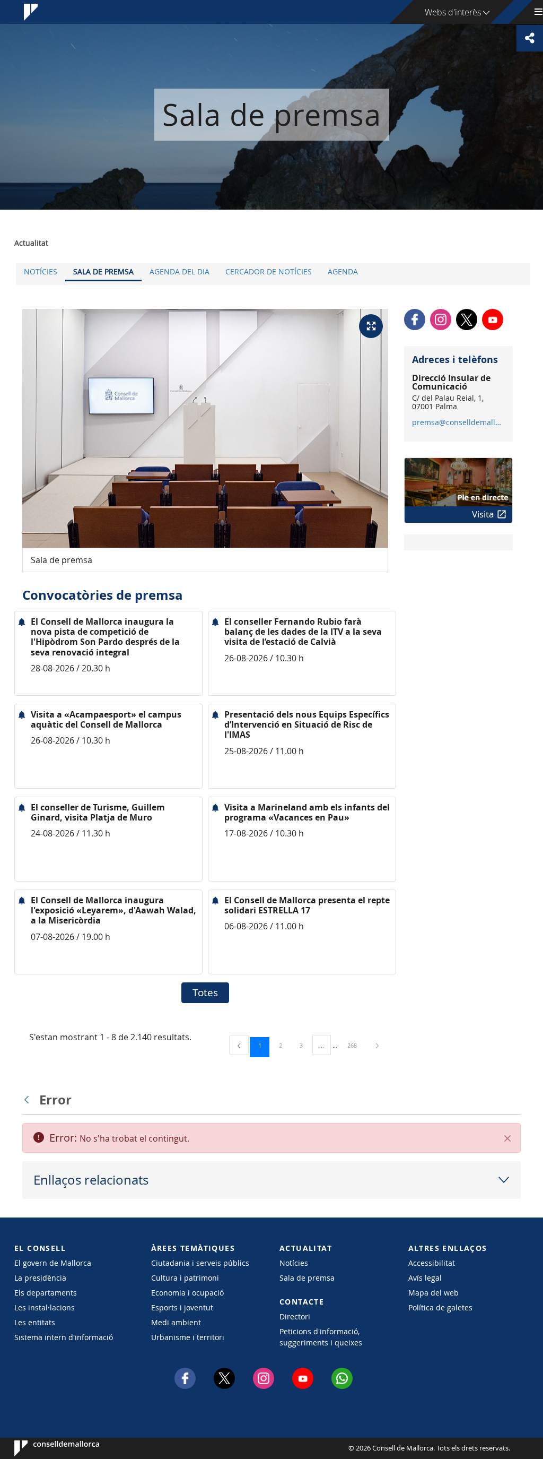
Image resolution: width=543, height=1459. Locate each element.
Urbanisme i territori (187, 1337)
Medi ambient (176, 1322)
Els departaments (45, 1293)
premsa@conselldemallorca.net (458, 422)
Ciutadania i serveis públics (200, 1263)
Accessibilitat (431, 1263)
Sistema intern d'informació (63, 1337)
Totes (205, 992)
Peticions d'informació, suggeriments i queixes (320, 1337)
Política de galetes (440, 1307)
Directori (294, 1316)
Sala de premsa (103, 271)
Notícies (40, 271)
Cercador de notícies (268, 271)
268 (356, 1045)
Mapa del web (433, 1293)
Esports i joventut (182, 1307)
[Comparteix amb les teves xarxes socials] (529, 38)
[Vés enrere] (29, 1099)
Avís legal (425, 1278)
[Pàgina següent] (377, 1045)
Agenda (343, 271)
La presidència (40, 1278)
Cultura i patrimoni (185, 1278)
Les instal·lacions (44, 1307)
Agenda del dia (179, 271)
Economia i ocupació (187, 1293)
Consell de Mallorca (46, 1448)
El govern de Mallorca (52, 1263)
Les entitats (34, 1322)
